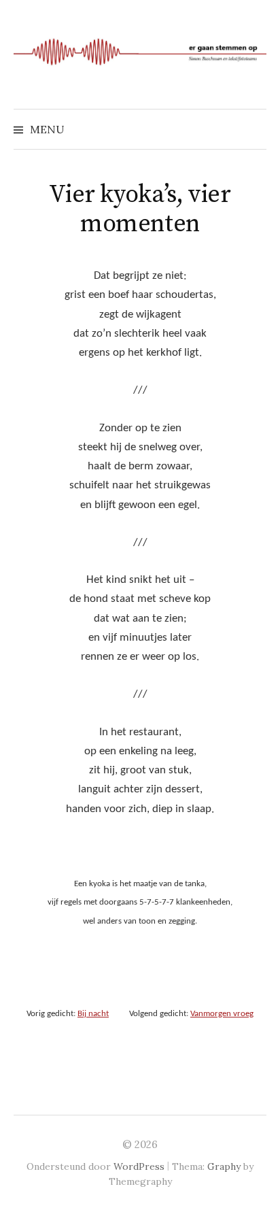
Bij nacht (93, 1013)
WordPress (138, 1166)
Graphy (224, 1166)
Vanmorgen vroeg (221, 1013)
